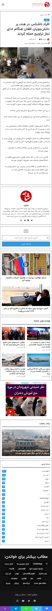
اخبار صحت (45, 506)
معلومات (45, 490)
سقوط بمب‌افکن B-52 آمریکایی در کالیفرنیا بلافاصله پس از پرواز (38, 371)
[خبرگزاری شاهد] (40, 5)
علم (47, 518)
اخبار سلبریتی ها (43, 533)
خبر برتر (46, 475)
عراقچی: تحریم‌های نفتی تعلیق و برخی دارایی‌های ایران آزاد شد (14, 343)
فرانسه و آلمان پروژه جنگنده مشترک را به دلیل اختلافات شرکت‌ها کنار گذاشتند (14, 371)
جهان (41, 15)
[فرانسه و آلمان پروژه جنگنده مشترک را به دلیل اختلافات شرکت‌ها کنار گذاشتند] (13, 360)
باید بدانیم (45, 510)
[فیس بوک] (27, 220)
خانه (46, 15)
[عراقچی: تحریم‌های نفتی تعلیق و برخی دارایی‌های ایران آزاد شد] (13, 333)
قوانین (46, 502)
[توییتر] (24, 220)
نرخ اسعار (45, 521)
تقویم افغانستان (43, 525)
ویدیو (47, 541)
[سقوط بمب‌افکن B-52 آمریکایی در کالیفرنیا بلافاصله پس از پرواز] (38, 360)
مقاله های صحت (43, 529)
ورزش (46, 514)
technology (44, 498)
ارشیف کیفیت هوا (42, 537)
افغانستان (45, 471)
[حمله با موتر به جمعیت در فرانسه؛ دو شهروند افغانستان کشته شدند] (38, 333)
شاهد (44, 39)
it (48, 494)
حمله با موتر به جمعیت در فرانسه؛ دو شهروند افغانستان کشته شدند (39, 344)
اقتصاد (46, 487)
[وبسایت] (31, 220)
